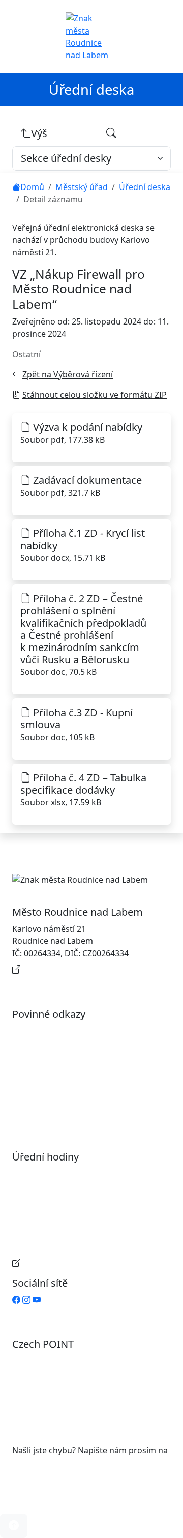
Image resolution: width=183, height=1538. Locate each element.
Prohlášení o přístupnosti (71, 1030)
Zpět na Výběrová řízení (67, 374)
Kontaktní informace (62, 969)
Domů (32, 187)
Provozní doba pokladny (69, 1263)
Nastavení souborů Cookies (75, 1108)
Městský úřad (81, 187)
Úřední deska (144, 187)
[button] (13, 1526)
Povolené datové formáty (70, 1063)
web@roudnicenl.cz (49, 1462)
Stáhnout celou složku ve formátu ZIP (94, 394)
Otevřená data (50, 1047)
